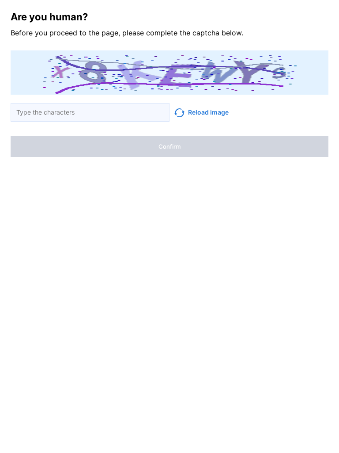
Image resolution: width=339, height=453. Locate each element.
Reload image (208, 112)
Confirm (169, 146)
